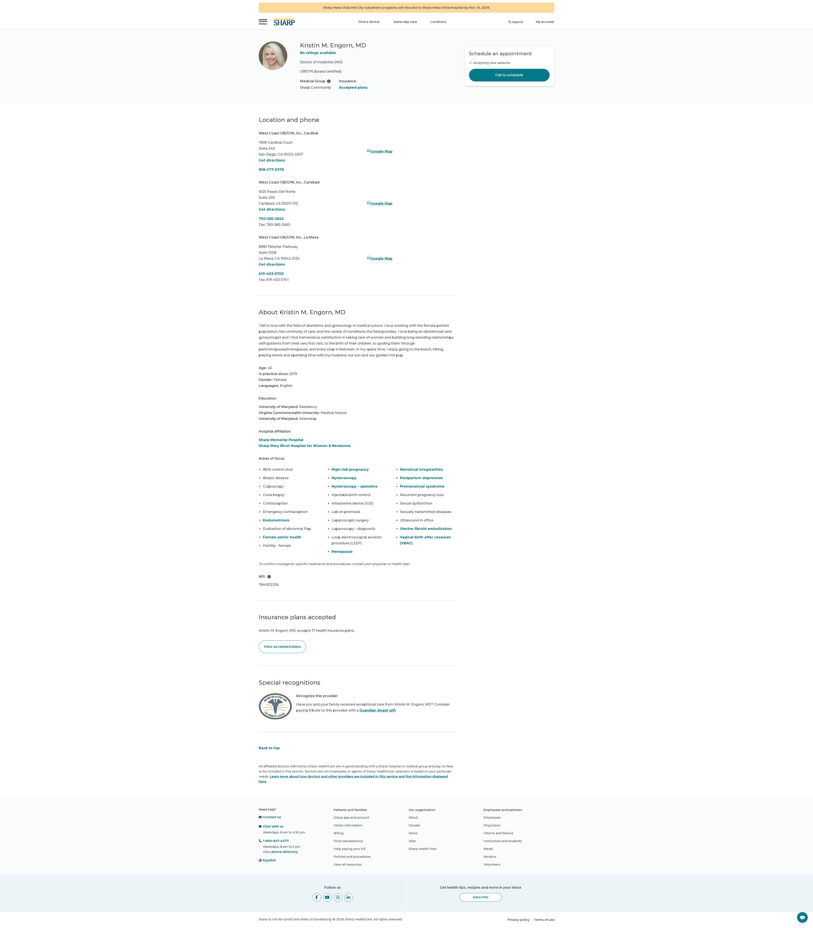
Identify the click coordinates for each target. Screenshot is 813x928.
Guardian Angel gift (377, 710)
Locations (438, 22)
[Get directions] (411, 151)
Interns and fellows (498, 833)
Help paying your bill (349, 849)
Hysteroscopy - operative (354, 486)
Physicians (492, 825)
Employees (492, 817)
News (413, 833)
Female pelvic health (282, 537)
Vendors (490, 857)
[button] (263, 22)
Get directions (272, 160)
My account (545, 22)
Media (488, 849)
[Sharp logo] (285, 22)
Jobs (412, 841)
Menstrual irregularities (421, 469)
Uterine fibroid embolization (426, 529)
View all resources (348, 864)
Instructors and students (503, 841)
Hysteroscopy (344, 478)
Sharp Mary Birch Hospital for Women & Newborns (305, 446)
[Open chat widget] (802, 917)
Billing (338, 833)
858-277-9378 (271, 170)
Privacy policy (519, 920)
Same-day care (405, 22)
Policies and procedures (352, 857)
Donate (414, 825)
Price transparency (348, 841)
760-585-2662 (271, 219)
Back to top (269, 748)
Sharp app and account (351, 817)
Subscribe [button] (480, 897)
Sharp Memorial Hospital (281, 440)
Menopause (342, 552)
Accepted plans (353, 87)
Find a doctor (369, 22)
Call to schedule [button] (509, 75)
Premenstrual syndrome (422, 486)
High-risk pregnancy (350, 469)
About (413, 817)
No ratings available (318, 53)
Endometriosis (276, 520)
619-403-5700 (271, 274)
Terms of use (544, 920)
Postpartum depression (421, 478)
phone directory (284, 852)
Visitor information (348, 825)
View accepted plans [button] (282, 647)
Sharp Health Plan (423, 849)
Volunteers (492, 864)
